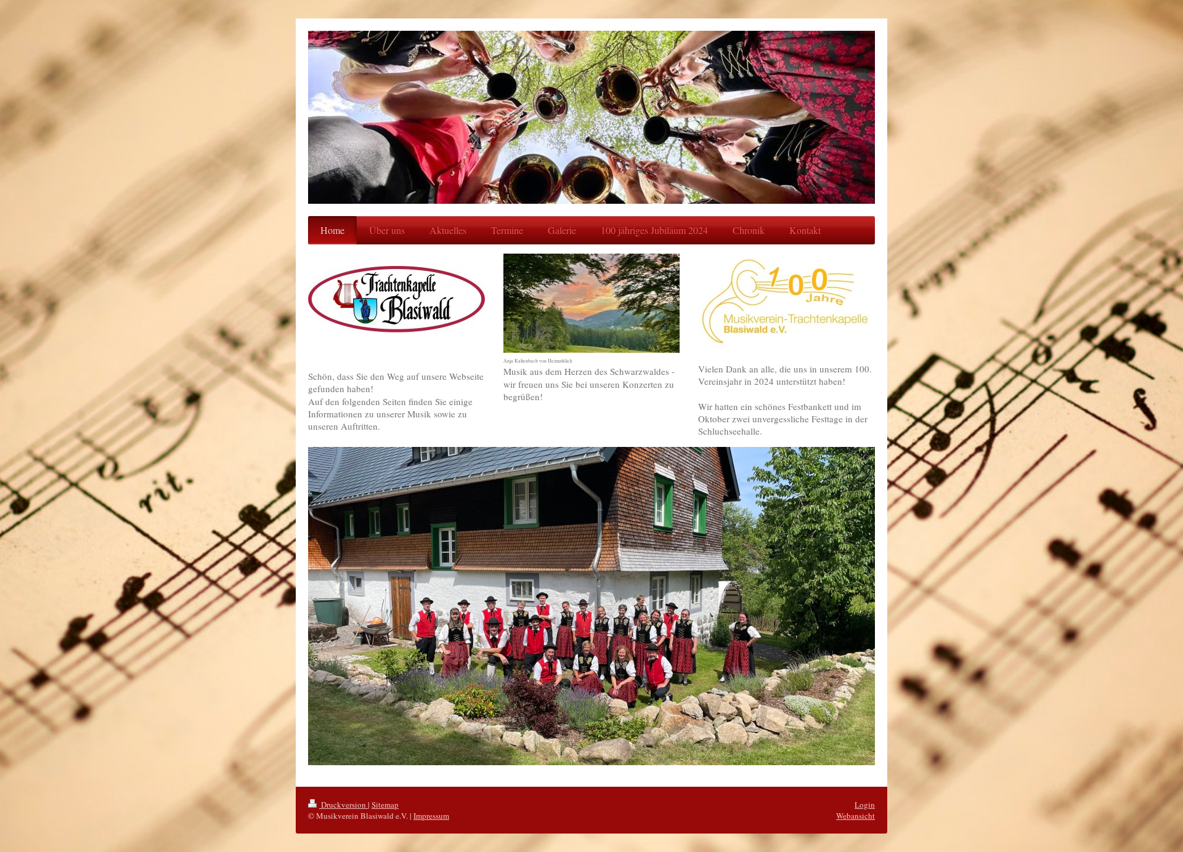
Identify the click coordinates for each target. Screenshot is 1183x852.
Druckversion (343, 804)
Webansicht (855, 815)
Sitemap (385, 804)
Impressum (431, 815)
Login (865, 804)
